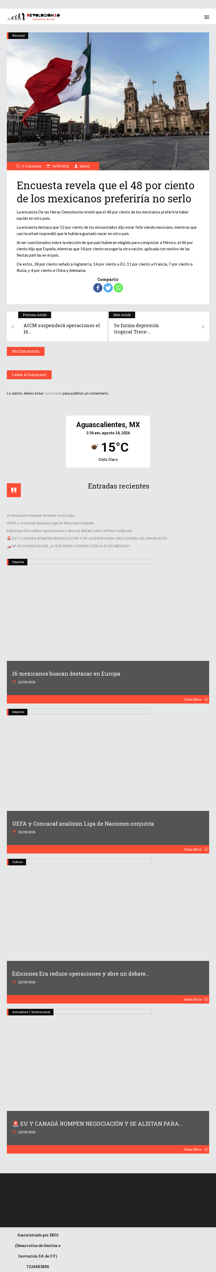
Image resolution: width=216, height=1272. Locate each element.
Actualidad (20, 1012)
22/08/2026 (26, 682)
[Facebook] (97, 287)
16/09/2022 (60, 166)
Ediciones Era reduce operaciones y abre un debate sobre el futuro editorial (69, 530)
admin (85, 166)
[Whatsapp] (118, 287)
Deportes (18, 562)
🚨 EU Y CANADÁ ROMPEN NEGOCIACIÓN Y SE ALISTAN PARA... (97, 1123)
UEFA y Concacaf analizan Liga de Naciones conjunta (50, 523)
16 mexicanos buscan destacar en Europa (41, 515)
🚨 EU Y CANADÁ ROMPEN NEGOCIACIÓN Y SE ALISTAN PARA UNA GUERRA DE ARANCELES (87, 538)
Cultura (17, 862)
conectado (53, 393)
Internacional (41, 1012)
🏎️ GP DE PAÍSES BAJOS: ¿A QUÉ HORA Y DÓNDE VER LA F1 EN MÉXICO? (68, 545)
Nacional (18, 35)
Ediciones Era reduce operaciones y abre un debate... (81, 973)
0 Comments (32, 166)
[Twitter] (108, 287)
